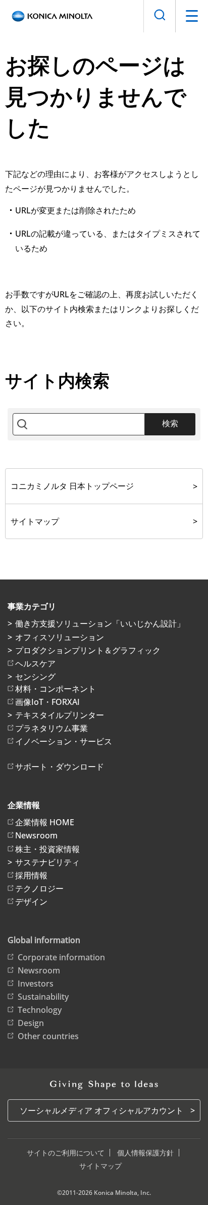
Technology (40, 1009)
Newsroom (36, 835)
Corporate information (61, 957)
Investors (36, 983)
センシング (35, 676)
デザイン (31, 901)
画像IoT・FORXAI (47, 701)
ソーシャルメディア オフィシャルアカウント (101, 1110)
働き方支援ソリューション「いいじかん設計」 (100, 623)
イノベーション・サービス (63, 741)
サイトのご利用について (66, 1152)
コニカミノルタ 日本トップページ (72, 486)
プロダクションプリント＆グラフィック (88, 650)
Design (31, 1023)
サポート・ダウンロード (59, 766)
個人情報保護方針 (145, 1152)
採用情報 (31, 875)
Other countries (48, 1036)
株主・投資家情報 (47, 849)
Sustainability (43, 996)
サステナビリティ (47, 862)
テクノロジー (39, 888)
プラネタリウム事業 (51, 728)
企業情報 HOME (44, 822)
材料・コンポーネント (55, 688)
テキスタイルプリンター (59, 715)
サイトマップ (35, 521)
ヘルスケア (35, 663)
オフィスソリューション (59, 637)
